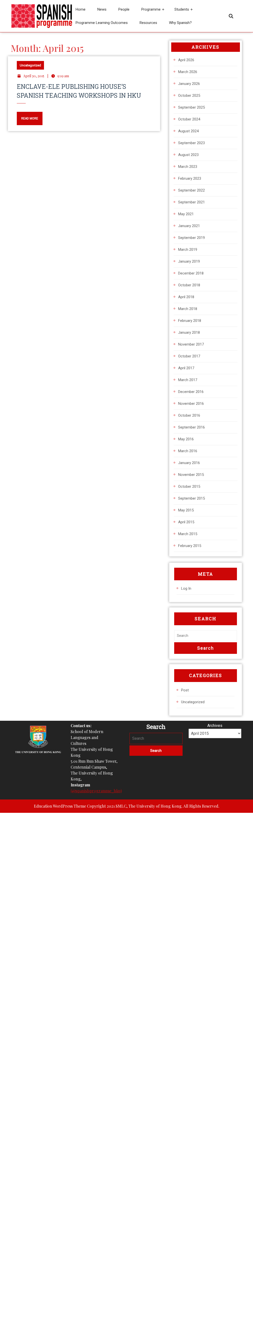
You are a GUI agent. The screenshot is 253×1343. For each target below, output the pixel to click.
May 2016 (186, 439)
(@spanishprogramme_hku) (96, 790)
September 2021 (191, 202)
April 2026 (186, 60)
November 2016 (191, 403)
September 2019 (191, 237)
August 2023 (188, 155)
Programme (151, 9)
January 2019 (189, 261)
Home (80, 9)
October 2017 (189, 356)
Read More (27, 116)
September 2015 (191, 498)
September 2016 (191, 427)
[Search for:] (205, 635)
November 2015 (191, 474)
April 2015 (186, 522)
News (101, 9)
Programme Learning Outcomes (102, 22)
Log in (186, 588)
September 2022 (191, 190)
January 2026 (189, 83)
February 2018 (189, 320)
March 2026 (187, 72)
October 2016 (189, 415)
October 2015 (189, 486)
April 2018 (186, 297)
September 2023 (191, 143)
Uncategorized (30, 65)
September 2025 (191, 107)
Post (185, 690)
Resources (148, 22)
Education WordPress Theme (60, 806)
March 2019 (187, 249)
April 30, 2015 (33, 76)
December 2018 (191, 273)
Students (181, 9)
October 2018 (189, 285)
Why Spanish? (180, 22)
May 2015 (186, 510)
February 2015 (189, 546)
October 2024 (189, 119)
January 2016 (189, 463)
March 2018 (187, 309)
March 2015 (187, 534)
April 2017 (186, 368)
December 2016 (191, 391)
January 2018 (189, 332)
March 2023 (187, 166)
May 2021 (186, 214)
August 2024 (188, 131)
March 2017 (187, 380)
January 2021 (189, 226)
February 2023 (189, 178)
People (123, 9)
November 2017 (191, 344)
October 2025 (189, 95)
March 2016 (187, 451)
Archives (214, 725)
